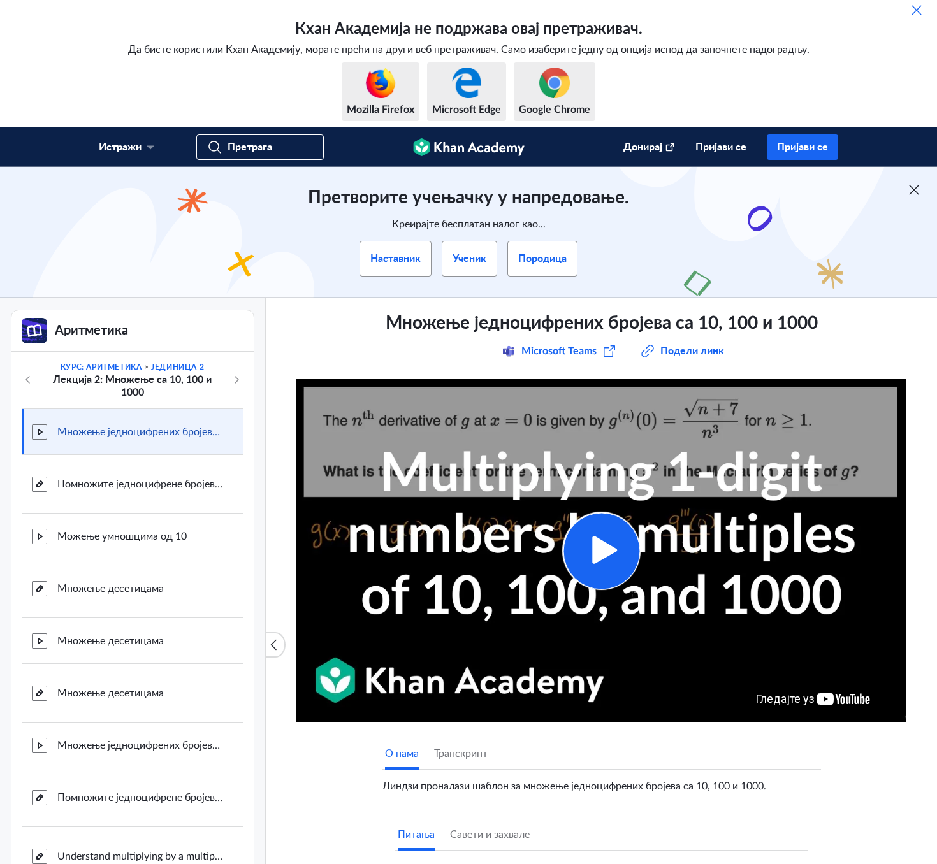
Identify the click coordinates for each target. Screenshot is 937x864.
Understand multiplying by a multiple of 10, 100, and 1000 (140, 856)
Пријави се (720, 147)
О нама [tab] (402, 754)
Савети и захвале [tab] (490, 835)
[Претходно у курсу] (28, 379)
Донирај (642, 147)
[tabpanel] (601, 781)
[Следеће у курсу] (236, 379)
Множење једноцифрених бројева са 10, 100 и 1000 (140, 432)
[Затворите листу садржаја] (275, 645)
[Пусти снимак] (601, 550)
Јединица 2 (177, 367)
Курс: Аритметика (101, 367)
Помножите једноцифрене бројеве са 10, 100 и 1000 (140, 484)
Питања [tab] (416, 835)
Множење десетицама (110, 589)
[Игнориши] (916, 10)
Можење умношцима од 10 (122, 536)
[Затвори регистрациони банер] (914, 190)
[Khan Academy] (469, 147)
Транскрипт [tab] (461, 754)
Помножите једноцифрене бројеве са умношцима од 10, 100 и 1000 (140, 798)
